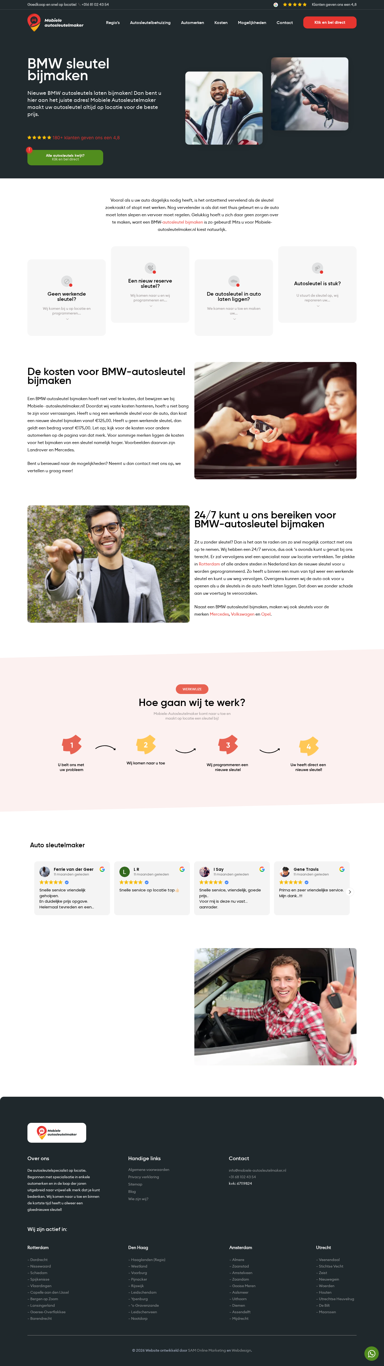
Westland (139, 1266)
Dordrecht (39, 1260)
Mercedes (219, 614)
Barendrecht (41, 1319)
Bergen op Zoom (44, 1299)
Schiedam (38, 1273)
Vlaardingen (40, 1286)
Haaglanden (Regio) (148, 1260)
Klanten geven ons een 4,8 (334, 5)
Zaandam (240, 1279)
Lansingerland (42, 1305)
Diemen (238, 1305)
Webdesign (241, 1350)
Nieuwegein (329, 1279)
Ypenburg (139, 1299)
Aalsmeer (240, 1292)
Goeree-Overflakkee (48, 1312)
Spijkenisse (39, 1279)
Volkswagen (242, 614)
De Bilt (324, 1305)
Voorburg (139, 1273)
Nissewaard (40, 1266)
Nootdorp (139, 1319)
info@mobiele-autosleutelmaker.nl (257, 1170)
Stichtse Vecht (331, 1266)
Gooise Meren (243, 1286)
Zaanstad (240, 1266)
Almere (238, 1260)
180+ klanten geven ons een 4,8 (85, 137)
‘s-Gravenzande (145, 1305)
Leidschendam (143, 1292)
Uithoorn (239, 1299)
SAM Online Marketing (207, 1350)
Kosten (221, 22)
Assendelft (241, 1312)
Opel (266, 614)
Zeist (323, 1273)
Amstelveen (242, 1273)
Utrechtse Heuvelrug (336, 1299)
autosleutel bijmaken (182, 222)
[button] (350, 892)
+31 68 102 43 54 (242, 1177)
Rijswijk (137, 1286)
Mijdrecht (240, 1319)
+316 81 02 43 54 (95, 5)
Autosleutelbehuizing (150, 22)
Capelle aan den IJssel (49, 1292)
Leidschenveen (144, 1312)
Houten (325, 1292)
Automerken (192, 22)
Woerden (326, 1286)
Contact (285, 22)
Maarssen (327, 1312)
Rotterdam (209, 564)
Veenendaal (329, 1260)
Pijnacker (139, 1279)
